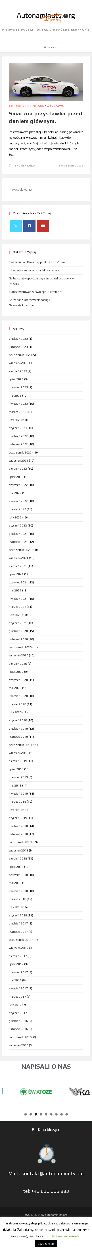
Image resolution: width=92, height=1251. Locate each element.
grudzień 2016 (18, 1021)
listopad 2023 (18, 347)
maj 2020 (15, 688)
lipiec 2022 (16, 477)
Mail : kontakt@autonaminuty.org (46, 1173)
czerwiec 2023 (18, 387)
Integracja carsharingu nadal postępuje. (34, 270)
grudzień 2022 (18, 436)
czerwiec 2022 (18, 485)
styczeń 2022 (18, 525)
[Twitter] (16, 226)
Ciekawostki (19, 106)
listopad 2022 (18, 444)
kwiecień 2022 (18, 501)
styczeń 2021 (18, 623)
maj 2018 (15, 883)
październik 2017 (20, 939)
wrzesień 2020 (18, 655)
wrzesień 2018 (18, 850)
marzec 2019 (17, 801)
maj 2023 (15, 395)
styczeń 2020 (18, 720)
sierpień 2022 (18, 468)
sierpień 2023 (18, 371)
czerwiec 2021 (18, 582)
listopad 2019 (18, 736)
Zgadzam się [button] (46, 1243)
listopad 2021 (18, 541)
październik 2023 (20, 355)
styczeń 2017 (18, 1013)
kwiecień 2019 (18, 793)
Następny (84, 1090)
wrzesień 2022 (18, 460)
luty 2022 (15, 517)
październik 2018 (20, 842)
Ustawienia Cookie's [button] (64, 1236)
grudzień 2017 (18, 923)
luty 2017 (15, 1004)
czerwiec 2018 (18, 874)
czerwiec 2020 (18, 680)
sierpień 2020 (18, 663)
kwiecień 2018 (18, 891)
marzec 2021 (17, 606)
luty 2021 (15, 614)
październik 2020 (20, 647)
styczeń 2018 (18, 915)
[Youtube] (43, 226)
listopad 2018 (18, 834)
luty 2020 (15, 712)
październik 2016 (20, 1037)
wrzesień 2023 (18, 363)
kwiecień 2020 (18, 696)
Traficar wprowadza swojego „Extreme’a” (36, 291)
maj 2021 (15, 590)
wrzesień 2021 (18, 558)
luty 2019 (15, 810)
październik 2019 (20, 745)
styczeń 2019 (18, 818)
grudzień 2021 (18, 533)
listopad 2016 (18, 1029)
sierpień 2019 (18, 761)
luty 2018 (15, 907)
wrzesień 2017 (18, 947)
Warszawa (55, 106)
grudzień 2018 (18, 826)
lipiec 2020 (16, 671)
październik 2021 (20, 550)
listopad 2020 (18, 639)
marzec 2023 (17, 412)
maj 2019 (15, 785)
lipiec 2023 (16, 379)
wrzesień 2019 (18, 753)
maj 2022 (15, 493)
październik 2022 (20, 452)
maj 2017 (15, 980)
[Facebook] (29, 226)
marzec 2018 (17, 899)
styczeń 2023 (18, 428)
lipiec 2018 (16, 866)
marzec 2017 (17, 996)
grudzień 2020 (18, 631)
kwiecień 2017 (18, 988)
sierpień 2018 (18, 858)
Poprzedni (7, 1090)
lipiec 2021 (16, 574)
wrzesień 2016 (18, 1045)
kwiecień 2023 (18, 403)
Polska (38, 106)
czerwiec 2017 (18, 972)
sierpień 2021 (18, 566)
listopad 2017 (18, 931)
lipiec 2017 (16, 964)
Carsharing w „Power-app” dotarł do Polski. (37, 262)
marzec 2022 (17, 509)
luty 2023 (15, 420)
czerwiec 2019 (18, 777)
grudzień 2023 (18, 338)
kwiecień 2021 (18, 598)
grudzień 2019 (18, 728)
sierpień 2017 (18, 956)
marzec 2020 (17, 704)
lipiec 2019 (16, 769)
